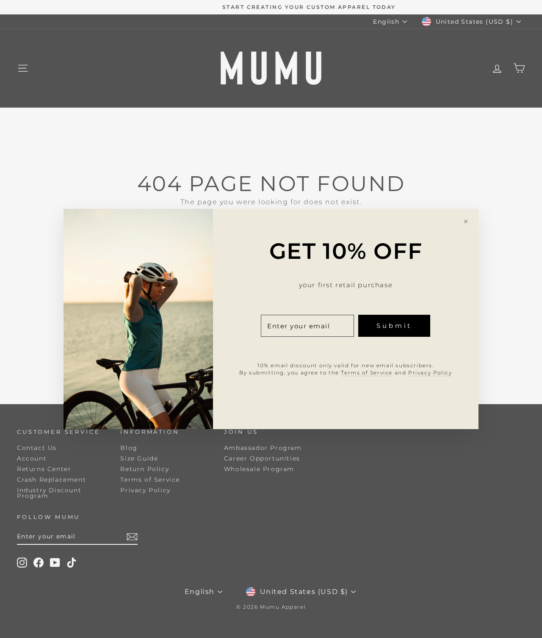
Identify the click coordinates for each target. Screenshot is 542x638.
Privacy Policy (430, 372)
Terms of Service (367, 372)
